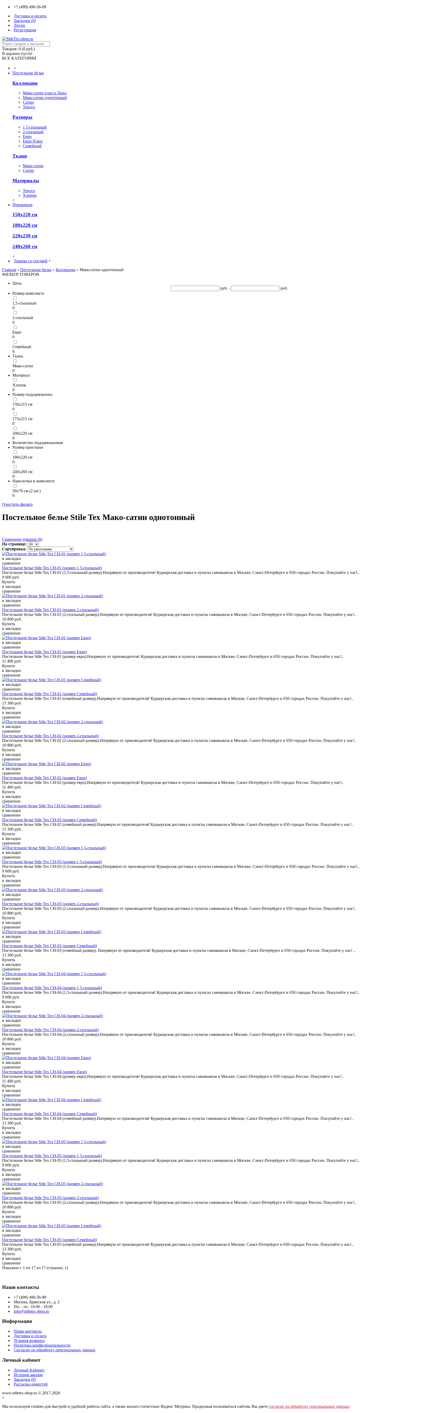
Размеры (22, 117)
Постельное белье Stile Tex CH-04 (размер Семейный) (49, 1114)
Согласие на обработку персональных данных (54, 1350)
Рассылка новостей (31, 1384)
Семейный (32, 146)
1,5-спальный (35, 127)
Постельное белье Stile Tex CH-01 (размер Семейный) (49, 694)
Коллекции (25, 83)
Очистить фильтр (17, 504)
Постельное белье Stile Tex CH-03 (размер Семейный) (49, 946)
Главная (9, 270)
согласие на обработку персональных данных (309, 1406)
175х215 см (22, 419)
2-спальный (33, 132)
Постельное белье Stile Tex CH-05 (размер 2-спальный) (50, 1198)
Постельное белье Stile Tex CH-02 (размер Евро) (44, 778)
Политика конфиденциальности (42, 1345)
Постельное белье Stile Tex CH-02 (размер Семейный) (49, 820)
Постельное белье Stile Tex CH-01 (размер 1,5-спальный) (52, 568)
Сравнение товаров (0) (22, 539)
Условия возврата (29, 1340)
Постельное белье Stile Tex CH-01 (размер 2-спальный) (50, 610)
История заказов (28, 1375)
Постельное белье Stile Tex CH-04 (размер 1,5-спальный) (52, 988)
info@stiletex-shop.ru (31, 1311)
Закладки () (25, 1379)
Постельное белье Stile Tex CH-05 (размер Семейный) (49, 1240)
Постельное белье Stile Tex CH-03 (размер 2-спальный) (50, 904)
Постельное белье (36, 270)
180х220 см (24, 225)
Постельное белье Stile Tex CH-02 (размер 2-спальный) (50, 736)
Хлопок (30, 195)
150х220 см (24, 214)
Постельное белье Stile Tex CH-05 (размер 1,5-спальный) (52, 1156)
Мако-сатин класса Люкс (45, 93)
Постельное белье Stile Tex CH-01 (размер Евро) (44, 652)
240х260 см (24, 246)
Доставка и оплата (30, 1336)
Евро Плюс (33, 141)
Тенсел (29, 107)
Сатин (28, 102)
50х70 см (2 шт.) (26, 491)
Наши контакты (28, 1331)
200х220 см (22, 433)
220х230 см (24, 235)
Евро (27, 136)
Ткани (19, 156)
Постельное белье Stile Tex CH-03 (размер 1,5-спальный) (52, 862)
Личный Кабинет (29, 1370)
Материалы (25, 180)
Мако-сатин (33, 166)
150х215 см (22, 404)
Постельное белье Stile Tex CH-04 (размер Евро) (44, 1072)
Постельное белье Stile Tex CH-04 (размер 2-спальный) (50, 1030)
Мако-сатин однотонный (45, 97)
